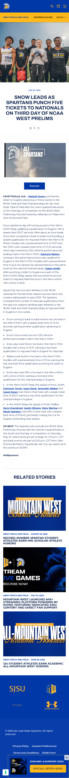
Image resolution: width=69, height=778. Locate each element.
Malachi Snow (36, 196)
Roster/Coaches (43, 17)
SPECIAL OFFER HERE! (49, 769)
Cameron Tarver (12, 388)
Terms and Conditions (26, 752)
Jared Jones (10, 392)
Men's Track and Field (16, 534)
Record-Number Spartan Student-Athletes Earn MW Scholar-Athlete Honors (32, 540)
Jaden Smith (52, 268)
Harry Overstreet (13, 408)
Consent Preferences (44, 746)
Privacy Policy (21, 746)
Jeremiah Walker (48, 388)
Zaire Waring (49, 408)
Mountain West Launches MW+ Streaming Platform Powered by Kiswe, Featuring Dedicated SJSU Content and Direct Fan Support (30, 603)
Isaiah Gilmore (32, 408)
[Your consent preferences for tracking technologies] (6, 772)
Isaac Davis (30, 388)
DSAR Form (49, 752)
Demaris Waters (50, 254)
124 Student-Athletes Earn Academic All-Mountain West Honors (33, 665)
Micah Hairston (12, 411)
